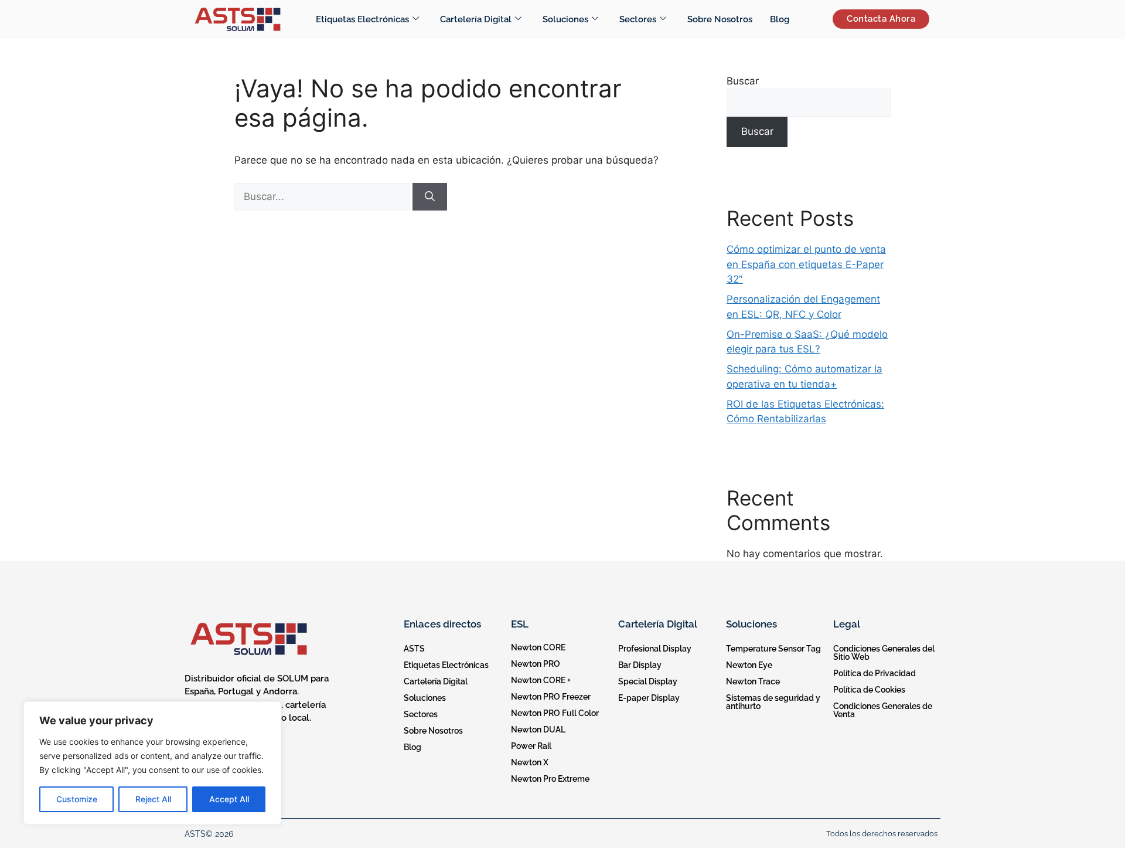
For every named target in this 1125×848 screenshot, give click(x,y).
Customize (76, 799)
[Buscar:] (323, 196)
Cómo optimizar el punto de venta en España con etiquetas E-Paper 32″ (806, 264)
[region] (152, 763)
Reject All (153, 799)
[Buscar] (429, 197)
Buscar (743, 81)
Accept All (229, 799)
